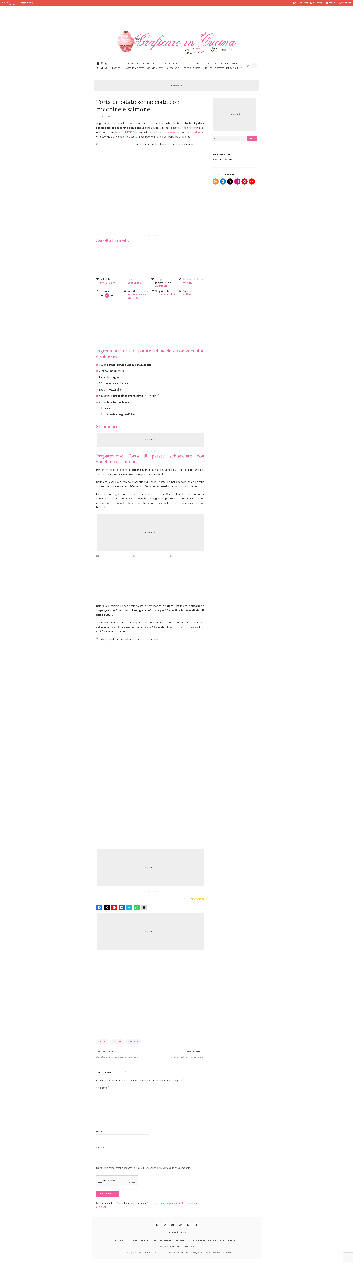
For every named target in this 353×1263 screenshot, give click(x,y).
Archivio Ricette (155, 68)
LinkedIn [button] (121, 907)
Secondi (133, 1041)
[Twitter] (106, 68)
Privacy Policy (196, 1253)
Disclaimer (332, 3)
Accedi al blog (27, 3)
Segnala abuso (301, 3)
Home (118, 63)
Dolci (204, 63)
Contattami (129, 63)
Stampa (144, 907)
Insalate (208, 68)
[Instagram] (102, 63)
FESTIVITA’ (115, 68)
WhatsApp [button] (136, 907)
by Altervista (318, 3)
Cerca (252, 138)
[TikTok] (98, 68)
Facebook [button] (99, 907)
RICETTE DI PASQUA (145, 63)
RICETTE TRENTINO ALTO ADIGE (228, 68)
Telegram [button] (129, 907)
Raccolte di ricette (134, 68)
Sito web (100, 1147)
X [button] (106, 907)
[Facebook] (98, 63)
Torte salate (231, 63)
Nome (99, 1131)
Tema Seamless (165, 1247)
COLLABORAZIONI (173, 68)
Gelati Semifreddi (192, 68)
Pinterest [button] (114, 907)
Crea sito (347, 3)
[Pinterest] (102, 68)
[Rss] (216, 181)
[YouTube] (252, 181)
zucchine (169, 132)
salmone (198, 132)
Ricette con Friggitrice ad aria (184, 63)
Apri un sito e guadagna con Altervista (135, 1253)
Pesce (102, 1041)
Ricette (160, 63)
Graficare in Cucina (176, 1232)
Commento (102, 1087)
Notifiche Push (183, 1253)
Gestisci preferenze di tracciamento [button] (218, 1253)
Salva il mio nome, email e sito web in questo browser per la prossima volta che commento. (143, 1167)
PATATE (129, 132)
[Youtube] (106, 63)
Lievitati (216, 63)
